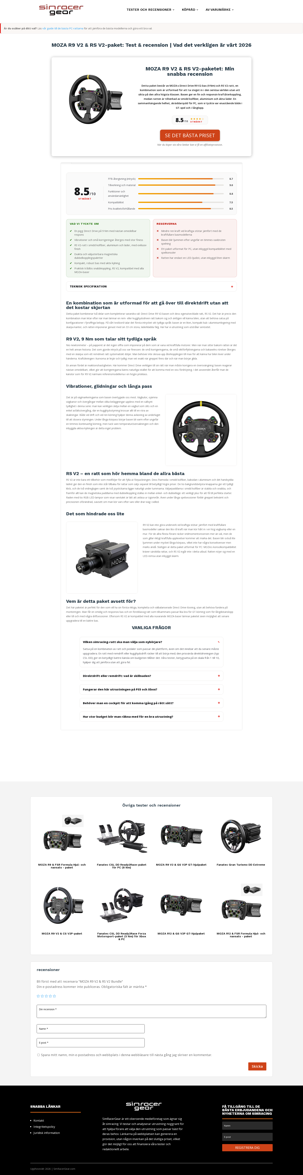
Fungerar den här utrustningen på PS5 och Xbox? (120, 689)
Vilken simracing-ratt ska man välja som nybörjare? (122, 642)
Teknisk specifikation (88, 286)
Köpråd (188, 9)
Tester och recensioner (149, 9)
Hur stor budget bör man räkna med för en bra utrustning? (128, 717)
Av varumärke (218, 9)
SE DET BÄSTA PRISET (190, 135)
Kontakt (38, 1120)
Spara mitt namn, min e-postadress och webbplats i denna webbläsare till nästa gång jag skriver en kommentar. (126, 1055)
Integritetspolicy (44, 1127)
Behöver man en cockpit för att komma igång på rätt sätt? (128, 703)
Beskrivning (66, 163)
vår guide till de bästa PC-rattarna (62, 28)
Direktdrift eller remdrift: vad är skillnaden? (117, 676)
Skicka (257, 1066)
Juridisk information (46, 1133)
